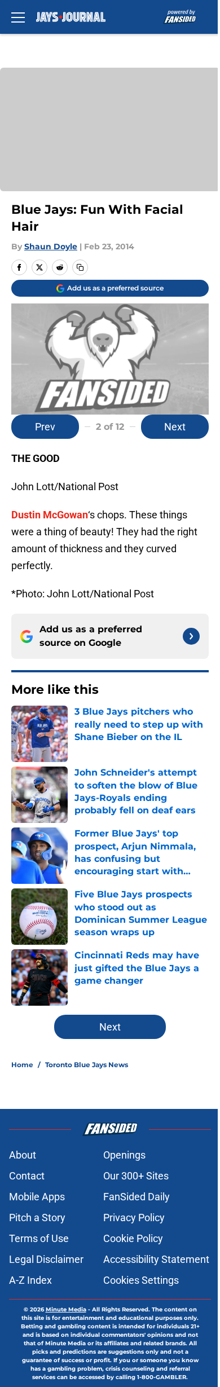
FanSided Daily (136, 1197)
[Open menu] (18, 17)
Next (175, 427)
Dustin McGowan (49, 515)
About (22, 1155)
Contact (27, 1176)
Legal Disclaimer (46, 1259)
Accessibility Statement (156, 1259)
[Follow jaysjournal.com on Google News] (191, 636)
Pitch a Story (37, 1217)
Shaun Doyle (50, 246)
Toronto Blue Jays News (86, 1064)
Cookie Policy (133, 1238)
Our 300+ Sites (136, 1176)
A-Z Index (30, 1280)
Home (22, 1064)
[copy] (80, 267)
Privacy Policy (134, 1217)
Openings (124, 1155)
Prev (45, 427)
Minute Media (66, 1309)
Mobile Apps (37, 1197)
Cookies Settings (141, 1280)
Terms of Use (39, 1238)
